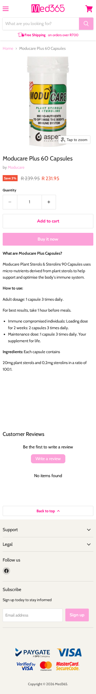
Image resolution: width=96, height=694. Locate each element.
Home (8, 48)
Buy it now (48, 239)
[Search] (86, 24)
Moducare (16, 167)
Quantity (9, 190)
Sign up (77, 615)
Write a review (48, 458)
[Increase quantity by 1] (49, 202)
